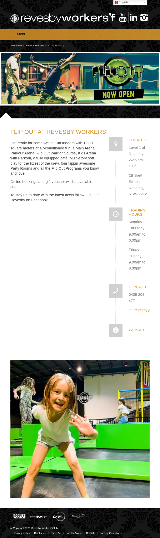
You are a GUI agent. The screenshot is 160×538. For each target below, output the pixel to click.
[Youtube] (123, 17)
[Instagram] (144, 17)
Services (39, 45)
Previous (20, 398)
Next (140, 398)
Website (137, 330)
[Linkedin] (133, 17)
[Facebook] (112, 17)
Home (29, 45)
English (123, 2)
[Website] (115, 330)
